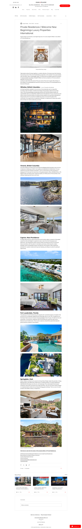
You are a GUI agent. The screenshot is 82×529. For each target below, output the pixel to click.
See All (66, 474)
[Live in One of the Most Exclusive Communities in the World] (23, 481)
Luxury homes (49, 15)
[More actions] (61, 23)
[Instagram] (13, 7)
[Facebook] (18, 7)
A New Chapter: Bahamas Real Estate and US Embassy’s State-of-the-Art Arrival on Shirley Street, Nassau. (40, 488)
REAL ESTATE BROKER (47, 5)
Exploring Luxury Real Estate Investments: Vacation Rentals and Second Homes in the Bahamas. (57, 488)
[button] (28, 9)
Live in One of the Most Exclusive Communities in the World (22, 488)
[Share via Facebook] (20, 465)
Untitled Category (32, 15)
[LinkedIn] (16, 7)
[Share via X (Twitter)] (23, 465)
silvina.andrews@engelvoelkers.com (15, 4)
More (55, 15)
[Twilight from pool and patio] (59, 481)
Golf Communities (23, 15)
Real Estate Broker (46, 515)
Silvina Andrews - (36, 515)
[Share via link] (29, 465)
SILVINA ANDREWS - (35, 5)
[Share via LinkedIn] (26, 465)
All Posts (16, 15)
